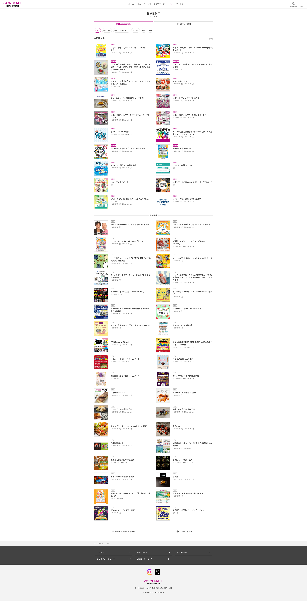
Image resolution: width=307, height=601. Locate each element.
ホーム (99, 543)
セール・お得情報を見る (125, 531)
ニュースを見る (185, 531)
